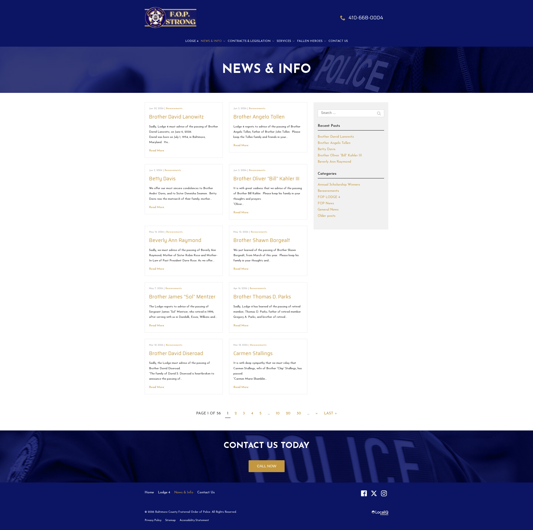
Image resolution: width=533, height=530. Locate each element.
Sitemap (170, 520)
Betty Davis (162, 179)
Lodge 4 (191, 41)
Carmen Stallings (253, 353)
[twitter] (373, 493)
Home (149, 492)
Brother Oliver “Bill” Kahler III (266, 179)
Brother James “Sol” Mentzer (182, 297)
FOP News (326, 203)
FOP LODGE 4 (329, 197)
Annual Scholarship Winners (339, 184)
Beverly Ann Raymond (175, 240)
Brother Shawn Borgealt (261, 240)
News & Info (211, 41)
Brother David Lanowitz (176, 117)
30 (299, 413)
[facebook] (363, 493)
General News (328, 209)
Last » (330, 413)
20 (288, 413)
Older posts (326, 216)
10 (278, 413)
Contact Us (338, 41)
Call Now (266, 466)
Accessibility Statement (194, 520)
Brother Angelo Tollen (259, 117)
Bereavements (174, 108)
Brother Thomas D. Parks (262, 297)
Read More (156, 150)
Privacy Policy (153, 520)
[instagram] (383, 493)
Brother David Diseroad (176, 353)
